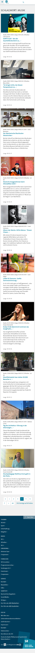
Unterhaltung (5, 529)
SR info (3, 523)
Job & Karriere (5, 622)
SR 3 (2, 545)
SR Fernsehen (5, 562)
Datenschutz (5, 631)
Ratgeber (4, 532)
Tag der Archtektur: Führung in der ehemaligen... (15, 426)
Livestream (4, 571)
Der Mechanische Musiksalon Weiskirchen (13, 134)
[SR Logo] (7, 2)
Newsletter (4, 585)
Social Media (5, 597)
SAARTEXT (4, 591)
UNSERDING (4, 548)
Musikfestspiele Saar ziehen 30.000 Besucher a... (15, 378)
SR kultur (3, 542)
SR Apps (3, 600)
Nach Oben (30, 517)
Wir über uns (5, 615)
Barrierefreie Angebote (8, 594)
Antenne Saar (5, 551)
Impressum (4, 625)
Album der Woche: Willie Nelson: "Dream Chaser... (17, 231)
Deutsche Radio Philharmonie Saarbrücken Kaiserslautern (14, 638)
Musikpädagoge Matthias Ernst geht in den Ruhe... (16, 475)
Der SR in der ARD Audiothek (9, 606)
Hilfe (2, 588)
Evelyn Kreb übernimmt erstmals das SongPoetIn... (16, 328)
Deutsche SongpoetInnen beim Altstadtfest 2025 (14, 183)
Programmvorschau (7, 565)
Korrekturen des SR (7, 634)
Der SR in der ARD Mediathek (10, 603)
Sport (2, 526)
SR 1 (2, 539)
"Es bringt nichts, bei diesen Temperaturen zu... (12, 86)
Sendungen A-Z (5, 568)
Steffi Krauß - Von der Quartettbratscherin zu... (11, 40)
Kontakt (3, 582)
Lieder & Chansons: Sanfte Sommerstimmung (12, 279)
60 (13, 503)
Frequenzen (4, 554)
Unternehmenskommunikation (10, 619)
